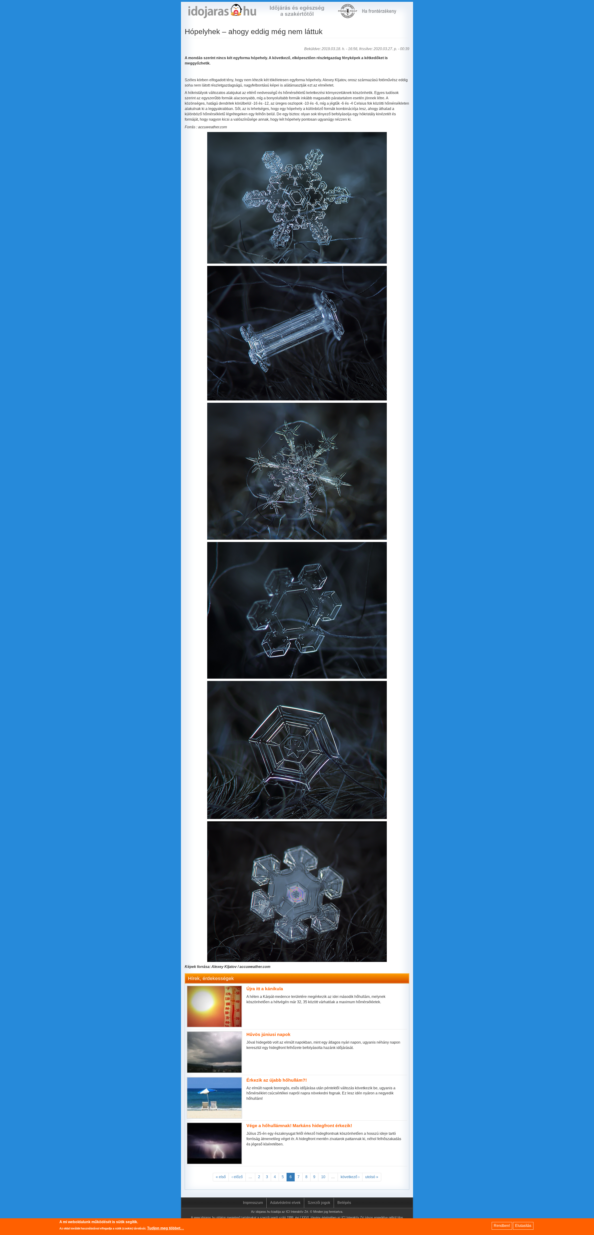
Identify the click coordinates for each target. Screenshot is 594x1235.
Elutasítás (523, 1226)
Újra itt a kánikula (264, 988)
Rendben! (502, 1226)
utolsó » (371, 1177)
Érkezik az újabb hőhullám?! (276, 1080)
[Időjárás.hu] (222, 15)
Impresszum (253, 1203)
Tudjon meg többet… (165, 1228)
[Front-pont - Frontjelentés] (382, 15)
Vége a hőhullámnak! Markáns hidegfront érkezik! (299, 1125)
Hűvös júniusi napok (268, 1034)
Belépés (344, 1203)
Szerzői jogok (319, 1203)
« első (221, 1177)
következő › (350, 1177)
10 (323, 1177)
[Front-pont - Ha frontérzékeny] (348, 15)
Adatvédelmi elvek (285, 1203)
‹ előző (237, 1177)
